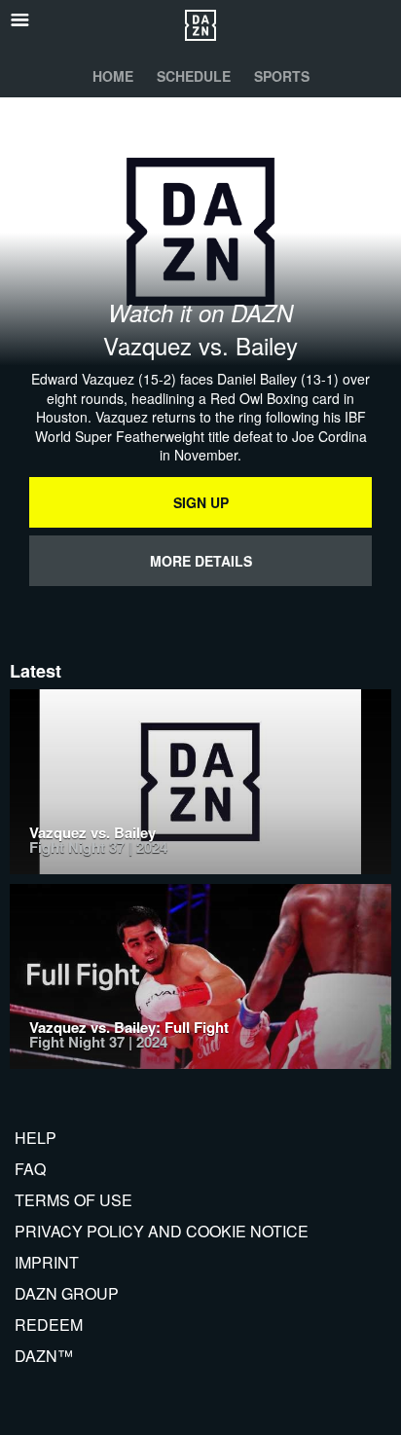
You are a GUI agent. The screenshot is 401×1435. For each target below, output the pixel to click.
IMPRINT (47, 1262)
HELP (35, 1137)
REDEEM (49, 1324)
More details (201, 560)
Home (112, 76)
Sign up (201, 502)
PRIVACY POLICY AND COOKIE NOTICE (162, 1231)
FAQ (30, 1169)
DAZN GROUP (67, 1293)
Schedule (194, 76)
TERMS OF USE (73, 1200)
